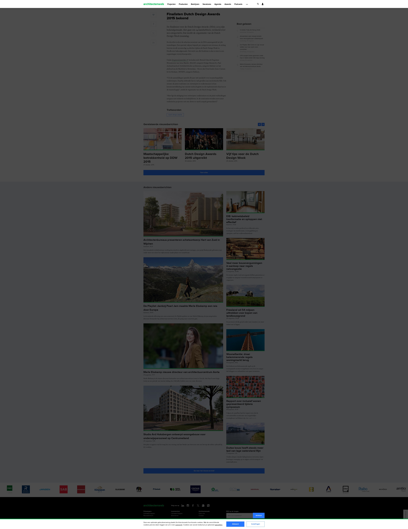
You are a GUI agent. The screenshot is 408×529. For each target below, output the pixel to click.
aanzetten (218, 525)
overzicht (178, 525)
